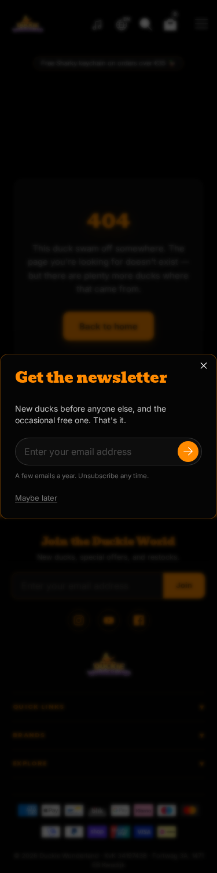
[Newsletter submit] (188, 451)
